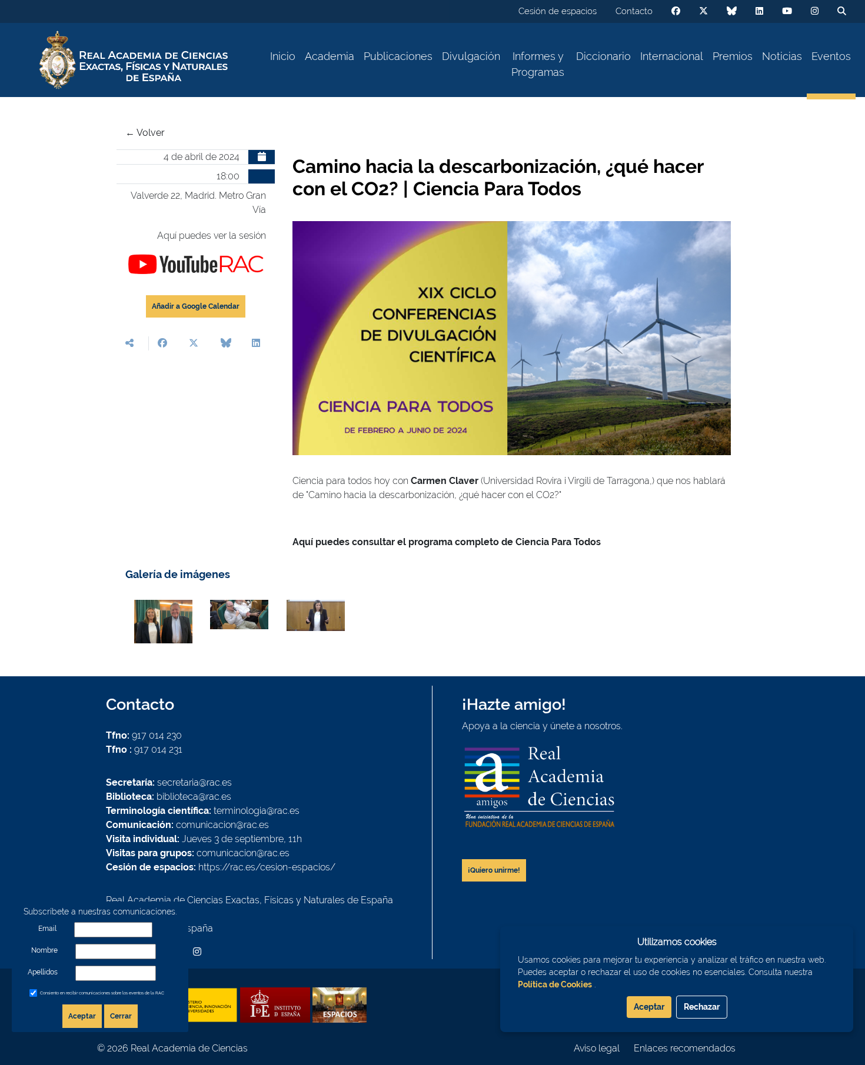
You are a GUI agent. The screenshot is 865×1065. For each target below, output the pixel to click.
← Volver (145, 132)
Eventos (831, 56)
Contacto (634, 11)
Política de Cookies (555, 984)
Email (47, 928)
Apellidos (43, 972)
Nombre (44, 950)
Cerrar (121, 1016)
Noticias (782, 56)
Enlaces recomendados (685, 1048)
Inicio (282, 56)
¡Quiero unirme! (494, 870)
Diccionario (603, 56)
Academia (329, 56)
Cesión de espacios (557, 11)
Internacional (671, 56)
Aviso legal (597, 1048)
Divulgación (471, 56)
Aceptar (82, 1016)
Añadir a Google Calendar (195, 306)
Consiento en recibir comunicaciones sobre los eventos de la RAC (102, 993)
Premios (733, 56)
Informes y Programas (537, 64)
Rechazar (702, 1006)
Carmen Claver (444, 480)
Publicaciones (398, 56)
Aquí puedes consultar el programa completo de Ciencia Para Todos (446, 541)
